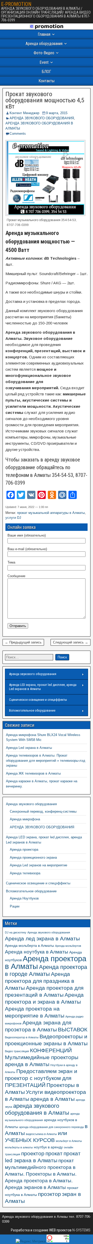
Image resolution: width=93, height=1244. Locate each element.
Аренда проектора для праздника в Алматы (39, 981)
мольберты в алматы (19, 1147)
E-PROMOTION (16, 4)
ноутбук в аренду (48, 1147)
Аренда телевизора (25, 873)
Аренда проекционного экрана (33, 857)
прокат (54, 1153)
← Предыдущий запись (23, 642)
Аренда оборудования (44, 43)
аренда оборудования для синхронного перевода (51, 1127)
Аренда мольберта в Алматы (29, 945)
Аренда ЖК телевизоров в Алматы (33, 773)
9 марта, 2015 (56, 113)
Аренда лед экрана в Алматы (42, 938)
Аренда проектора (24, 849)
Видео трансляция (17, 1051)
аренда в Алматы (52, 1099)
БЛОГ (46, 71)
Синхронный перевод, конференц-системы (43, 811)
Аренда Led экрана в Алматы (29, 748)
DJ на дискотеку (15, 932)
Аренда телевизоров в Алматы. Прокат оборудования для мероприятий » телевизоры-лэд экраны (45, 760)
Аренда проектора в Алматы (45, 962)
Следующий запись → (70, 642)
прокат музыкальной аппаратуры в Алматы (51, 513)
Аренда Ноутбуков (24, 898)
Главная (44, 34)
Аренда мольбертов (68, 945)
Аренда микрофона (25, 819)
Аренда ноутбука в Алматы (36, 952)
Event (44, 62)
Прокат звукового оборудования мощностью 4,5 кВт (44, 100)
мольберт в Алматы (69, 1140)
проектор (32, 1153)
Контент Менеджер (24, 113)
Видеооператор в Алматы (21, 1037)
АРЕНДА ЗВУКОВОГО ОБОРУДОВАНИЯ (42, 118)
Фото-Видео (44, 52)
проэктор (49, 1194)
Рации (14, 906)
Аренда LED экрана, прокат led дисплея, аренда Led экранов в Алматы (42, 687)
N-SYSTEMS (81, 1230)
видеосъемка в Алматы (41, 1134)
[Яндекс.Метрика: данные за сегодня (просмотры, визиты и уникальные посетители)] (30, 1241)
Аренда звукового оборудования (32, 674)
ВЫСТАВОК (72, 1029)
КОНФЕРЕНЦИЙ (51, 1050)
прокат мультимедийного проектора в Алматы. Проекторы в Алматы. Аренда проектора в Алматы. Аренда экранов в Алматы (40, 1174)
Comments (18, 133)
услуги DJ (13, 518)
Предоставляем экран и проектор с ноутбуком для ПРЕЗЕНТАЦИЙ (41, 1078)
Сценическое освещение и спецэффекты (38, 700)
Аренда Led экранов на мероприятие (38, 865)
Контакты (46, 80)
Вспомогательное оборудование (32, 710)
